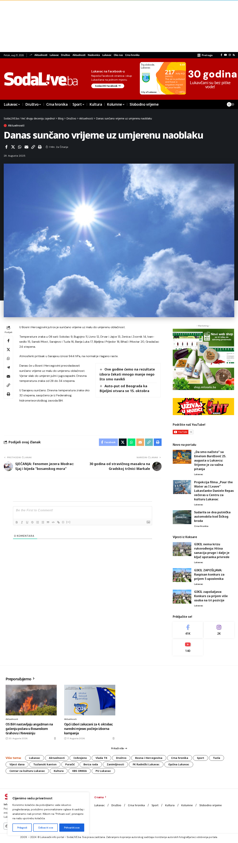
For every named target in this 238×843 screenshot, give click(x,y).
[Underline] (27, 522)
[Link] (58, 522)
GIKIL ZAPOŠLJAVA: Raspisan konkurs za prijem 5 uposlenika (209, 574)
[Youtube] (188, 647)
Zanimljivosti (115, 764)
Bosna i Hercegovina (148, 758)
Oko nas (118, 55)
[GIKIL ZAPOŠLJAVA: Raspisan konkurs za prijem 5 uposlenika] (182, 575)
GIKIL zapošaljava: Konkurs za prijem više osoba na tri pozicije (211, 596)
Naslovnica (94, 55)
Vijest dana (17, 764)
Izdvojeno (80, 758)
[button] (205, 55)
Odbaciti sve (45, 827)
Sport (200, 758)
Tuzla (216, 758)
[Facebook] (221, 55)
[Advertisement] (111, 26)
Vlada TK (101, 758)
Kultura (59, 771)
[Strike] (32, 522)
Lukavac (54, 55)
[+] (68, 522)
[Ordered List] (37, 522)
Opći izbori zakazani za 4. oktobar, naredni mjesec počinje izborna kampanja (88, 728)
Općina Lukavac (178, 764)
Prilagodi (22, 827)
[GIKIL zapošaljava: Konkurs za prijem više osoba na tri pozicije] (182, 597)
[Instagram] (230, 55)
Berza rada (90, 764)
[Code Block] (53, 522)
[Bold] (16, 522)
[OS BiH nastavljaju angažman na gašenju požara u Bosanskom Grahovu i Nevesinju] (31, 700)
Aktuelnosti (40, 55)
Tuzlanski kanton (45, 764)
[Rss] (234, 55)
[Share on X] (13, 147)
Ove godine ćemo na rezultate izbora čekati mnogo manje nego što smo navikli (127, 374)
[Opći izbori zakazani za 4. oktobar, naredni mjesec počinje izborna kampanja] (89, 700)
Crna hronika (132, 55)
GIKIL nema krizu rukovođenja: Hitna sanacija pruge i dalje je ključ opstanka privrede (211, 550)
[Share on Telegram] (8, 367)
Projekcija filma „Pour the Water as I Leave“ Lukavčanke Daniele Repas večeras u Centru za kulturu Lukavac (214, 490)
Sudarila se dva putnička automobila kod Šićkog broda (212, 516)
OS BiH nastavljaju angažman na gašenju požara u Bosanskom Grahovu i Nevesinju (29, 728)
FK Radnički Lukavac (146, 764)
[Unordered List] (42, 522)
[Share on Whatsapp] (19, 147)
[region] (48, 814)
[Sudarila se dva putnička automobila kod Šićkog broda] (182, 517)
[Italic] (22, 522)
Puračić (70, 764)
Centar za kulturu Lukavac (27, 771)
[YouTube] (225, 55)
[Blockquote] (48, 522)
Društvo (65, 55)
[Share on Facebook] (6, 147)
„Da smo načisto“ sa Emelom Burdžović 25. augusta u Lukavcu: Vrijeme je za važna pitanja (210, 460)
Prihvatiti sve (71, 827)
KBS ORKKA (79, 771)
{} (63, 522)
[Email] (26, 147)
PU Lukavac (103, 771)
